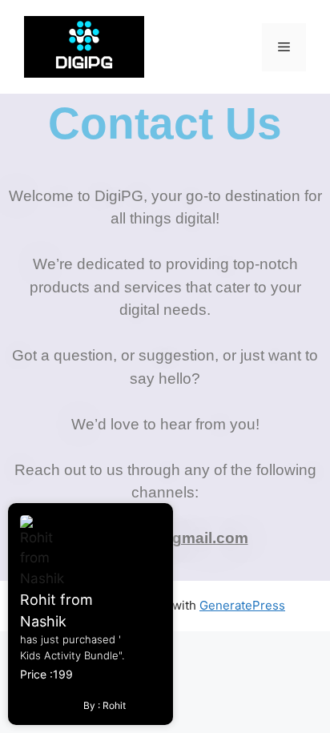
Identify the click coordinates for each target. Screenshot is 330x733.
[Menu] (284, 47)
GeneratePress (242, 605)
